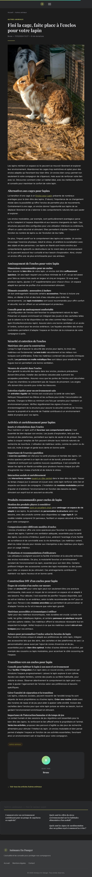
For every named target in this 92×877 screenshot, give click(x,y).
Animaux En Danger (21, 850)
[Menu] (49, 4)
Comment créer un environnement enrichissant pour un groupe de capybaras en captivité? (23, 817)
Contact (32, 863)
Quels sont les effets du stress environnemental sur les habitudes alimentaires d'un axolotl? (64, 817)
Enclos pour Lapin (43, 196)
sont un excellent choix (41, 507)
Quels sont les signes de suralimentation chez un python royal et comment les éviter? (67, 826)
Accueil (10, 12)
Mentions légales (19, 863)
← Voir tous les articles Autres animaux (25, 787)
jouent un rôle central (42, 478)
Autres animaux (21, 12)
